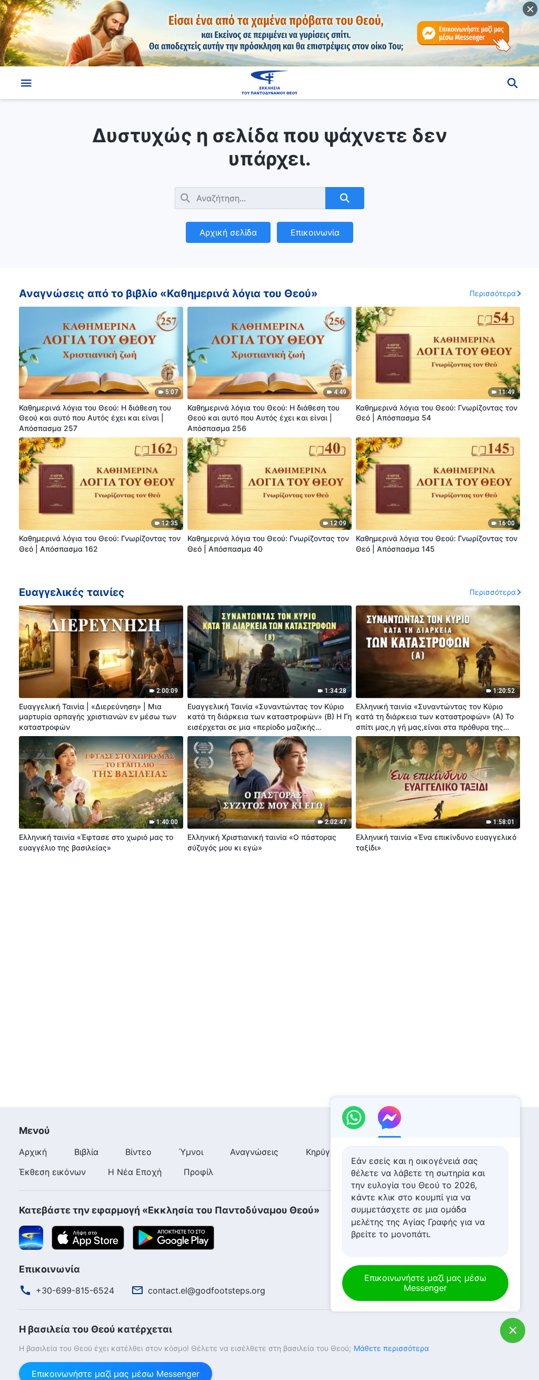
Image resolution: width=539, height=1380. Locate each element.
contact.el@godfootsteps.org (206, 1290)
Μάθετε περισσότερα (391, 1348)
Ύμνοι (191, 1152)
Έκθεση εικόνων (52, 1172)
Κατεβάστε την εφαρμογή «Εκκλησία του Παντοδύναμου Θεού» (169, 1210)
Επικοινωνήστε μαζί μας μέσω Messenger (425, 1283)
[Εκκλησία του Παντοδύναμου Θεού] (269, 82)
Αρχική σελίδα (228, 232)
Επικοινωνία (315, 232)
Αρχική (33, 1152)
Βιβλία (86, 1152)
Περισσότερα (493, 293)
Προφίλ (198, 1172)
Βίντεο (138, 1152)
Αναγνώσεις (254, 1152)
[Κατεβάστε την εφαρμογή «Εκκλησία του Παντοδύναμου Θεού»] (31, 1236)
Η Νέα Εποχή (135, 1172)
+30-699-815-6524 (75, 1290)
